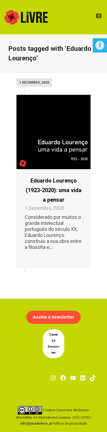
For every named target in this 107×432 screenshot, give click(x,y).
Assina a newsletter (53, 317)
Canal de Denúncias (54, 343)
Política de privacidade (70, 423)
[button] (100, 45)
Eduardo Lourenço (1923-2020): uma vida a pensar (53, 190)
